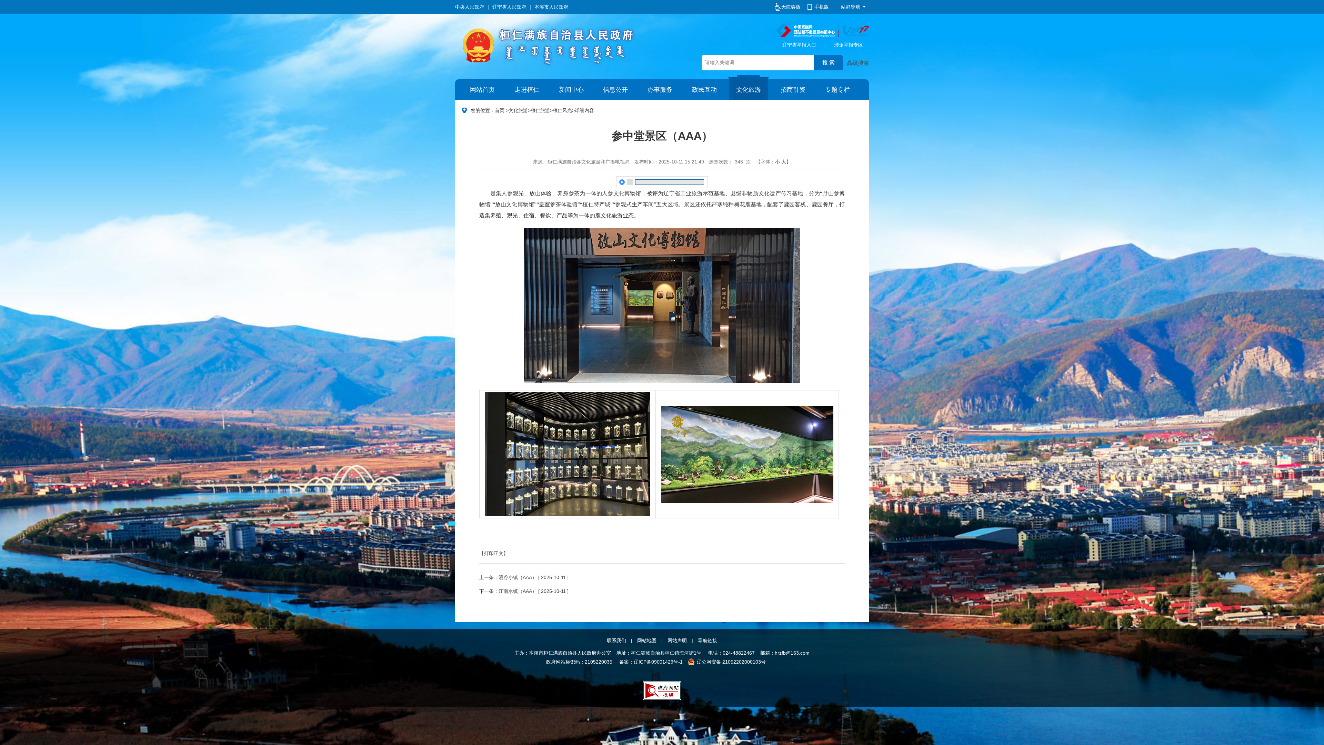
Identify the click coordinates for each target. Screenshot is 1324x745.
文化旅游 (748, 89)
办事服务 (660, 89)
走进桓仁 (526, 89)
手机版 (821, 7)
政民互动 (704, 89)
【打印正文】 (493, 553)
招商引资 (793, 89)
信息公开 (615, 89)
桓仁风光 (562, 110)
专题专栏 (837, 89)
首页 (499, 110)
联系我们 (616, 640)
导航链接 (707, 640)
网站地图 (646, 640)
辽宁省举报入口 (799, 45)
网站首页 (482, 89)
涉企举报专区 (848, 45)
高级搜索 (858, 63)
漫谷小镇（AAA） (518, 577)
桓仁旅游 (540, 110)
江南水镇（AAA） (518, 591)
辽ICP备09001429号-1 (658, 662)
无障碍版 (791, 7)
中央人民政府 (469, 7)
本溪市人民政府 (551, 7)
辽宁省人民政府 (509, 7)
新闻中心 (571, 89)
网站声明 (677, 640)
